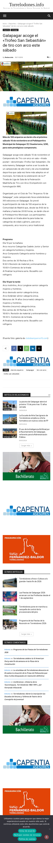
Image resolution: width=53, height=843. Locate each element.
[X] (20, 348)
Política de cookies (27, 839)
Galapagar (14, 30)
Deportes (12, 23)
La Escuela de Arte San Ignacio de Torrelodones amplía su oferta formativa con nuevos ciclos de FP (33, 418)
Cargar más (25, 445)
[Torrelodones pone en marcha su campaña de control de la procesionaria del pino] (10, 611)
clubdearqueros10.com (37, 338)
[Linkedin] (32, 348)
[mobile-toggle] (4, 15)
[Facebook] (14, 348)
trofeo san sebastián (11, 374)
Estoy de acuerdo (27, 831)
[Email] (39, 348)
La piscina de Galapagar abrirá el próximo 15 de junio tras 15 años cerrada (33, 404)
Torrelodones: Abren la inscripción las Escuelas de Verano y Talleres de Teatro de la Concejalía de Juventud (24, 696)
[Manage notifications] (46, 837)
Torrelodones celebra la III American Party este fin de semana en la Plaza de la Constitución (24, 661)
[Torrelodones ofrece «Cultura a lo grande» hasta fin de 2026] (10, 583)
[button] (49, 15)
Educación (7, 423)
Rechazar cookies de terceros (27, 835)
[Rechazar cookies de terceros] (49, 829)
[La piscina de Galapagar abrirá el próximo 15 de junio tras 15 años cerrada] (10, 405)
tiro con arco (41, 370)
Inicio (5, 23)
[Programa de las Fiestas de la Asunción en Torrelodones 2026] (10, 624)
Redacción (9, 57)
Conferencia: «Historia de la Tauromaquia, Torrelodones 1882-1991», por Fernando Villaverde (23, 685)
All (49, 395)
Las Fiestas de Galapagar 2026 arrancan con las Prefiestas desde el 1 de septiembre (34, 595)
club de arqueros (17, 370)
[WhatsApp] (26, 348)
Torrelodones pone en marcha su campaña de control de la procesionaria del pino (33, 609)
